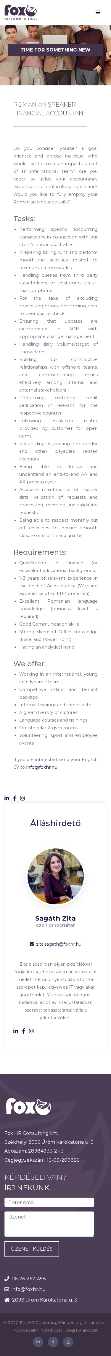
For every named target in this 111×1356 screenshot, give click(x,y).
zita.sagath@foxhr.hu (58, 944)
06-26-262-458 (29, 1279)
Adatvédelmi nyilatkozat (38, 1330)
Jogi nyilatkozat (82, 1330)
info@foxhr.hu (41, 767)
